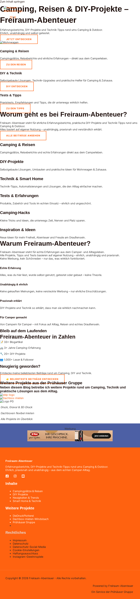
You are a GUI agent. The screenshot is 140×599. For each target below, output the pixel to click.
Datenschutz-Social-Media (29, 547)
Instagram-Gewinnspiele (28, 556)
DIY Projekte (20, 494)
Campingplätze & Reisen (28, 491)
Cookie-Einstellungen (26, 550)
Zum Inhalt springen (12, 1)
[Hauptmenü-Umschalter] (13, 18)
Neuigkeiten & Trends (26, 497)
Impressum (20, 540)
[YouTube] (23, 476)
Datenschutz (20, 543)
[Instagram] (15, 476)
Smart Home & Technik (27, 501)
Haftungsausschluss (25, 553)
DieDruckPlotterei (23, 515)
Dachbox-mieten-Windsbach (31, 519)
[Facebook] (7, 476)
